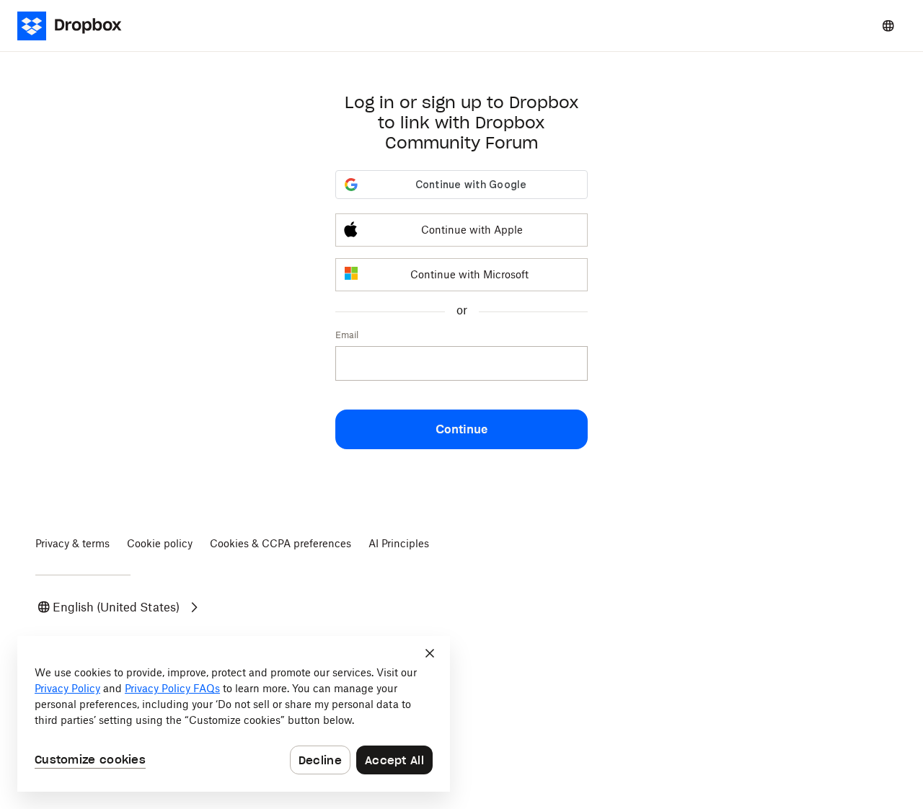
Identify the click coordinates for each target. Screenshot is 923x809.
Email (346, 335)
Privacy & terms (72, 543)
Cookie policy (160, 543)
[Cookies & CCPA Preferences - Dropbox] (233, 714)
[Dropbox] (78, 26)
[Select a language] (888, 26)
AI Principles (398, 543)
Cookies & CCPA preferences (280, 543)
